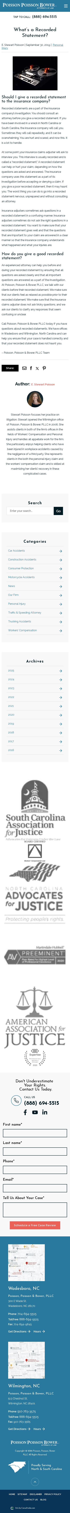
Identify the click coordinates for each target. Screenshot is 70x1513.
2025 (11, 670)
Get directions (17, 1331)
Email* (8, 1180)
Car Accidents (16, 550)
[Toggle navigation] (65, 6)
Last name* (12, 1143)
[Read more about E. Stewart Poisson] (35, 393)
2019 (11, 723)
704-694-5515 (26, 1314)
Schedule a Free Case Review (35, 1225)
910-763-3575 (26, 1411)
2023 (11, 688)
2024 (11, 679)
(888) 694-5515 (41, 1103)
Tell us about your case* (23, 1198)
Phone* (8, 1161)
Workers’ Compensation (22, 630)
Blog (43, 1499)
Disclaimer (36, 1494)
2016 (11, 750)
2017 (11, 741)
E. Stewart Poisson (43, 384)
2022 (11, 697)
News (11, 586)
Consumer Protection (21, 568)
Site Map (22, 1494)
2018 (11, 732)
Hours (38, 1331)
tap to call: (35, 17)
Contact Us (31, 1499)
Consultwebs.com (28, 1508)
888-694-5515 (29, 1319)
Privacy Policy (52, 1494)
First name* (12, 1125)
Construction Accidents (22, 559)
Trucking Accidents (19, 621)
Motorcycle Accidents (21, 577)
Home (12, 1494)
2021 (11, 705)
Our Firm (13, 594)
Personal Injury (17, 603)
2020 (11, 714)
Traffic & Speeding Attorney (24, 612)
